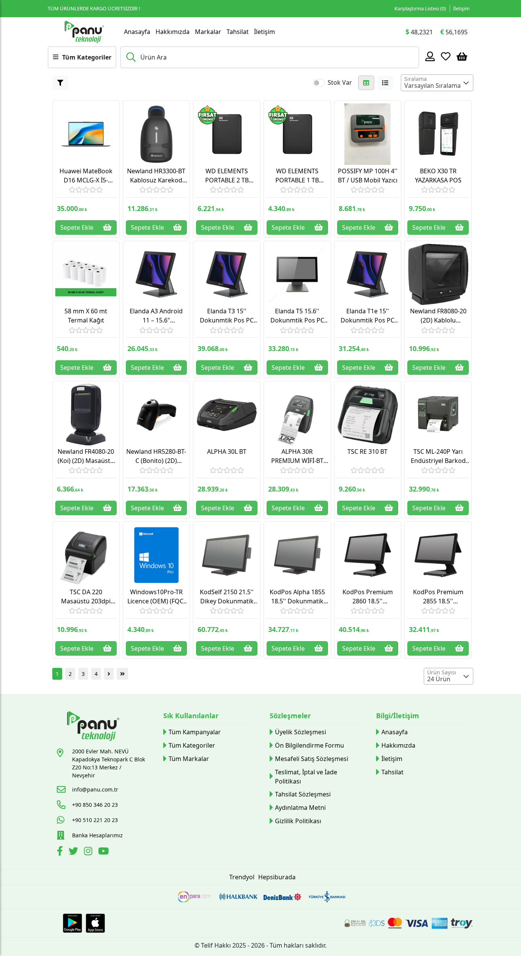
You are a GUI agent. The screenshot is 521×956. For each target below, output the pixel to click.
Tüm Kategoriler (192, 745)
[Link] (84, 31)
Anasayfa (137, 31)
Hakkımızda (173, 31)
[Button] (60, 83)
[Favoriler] (445, 56)
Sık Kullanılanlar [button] (191, 715)
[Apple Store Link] (95, 923)
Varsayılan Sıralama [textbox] (432, 85)
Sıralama (415, 78)
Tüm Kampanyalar (195, 732)
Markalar (208, 31)
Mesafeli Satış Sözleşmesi (311, 758)
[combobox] (437, 82)
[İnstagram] (89, 852)
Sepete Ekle (76, 227)
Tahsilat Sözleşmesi (303, 794)
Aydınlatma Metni (300, 807)
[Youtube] (104, 852)
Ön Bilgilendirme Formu (309, 745)
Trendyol (241, 877)
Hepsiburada (277, 877)
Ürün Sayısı (441, 672)
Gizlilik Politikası (298, 821)
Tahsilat (238, 31)
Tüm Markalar (189, 758)
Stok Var (340, 82)
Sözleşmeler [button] (290, 715)
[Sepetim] (462, 56)
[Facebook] (61, 852)
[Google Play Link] (72, 923)
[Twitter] (74, 852)
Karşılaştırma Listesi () (420, 8)
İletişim (461, 8)
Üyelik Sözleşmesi (300, 732)
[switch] (319, 83)
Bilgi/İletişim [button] (397, 715)
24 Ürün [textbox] (438, 679)
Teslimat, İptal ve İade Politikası (306, 776)
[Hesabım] (430, 56)
